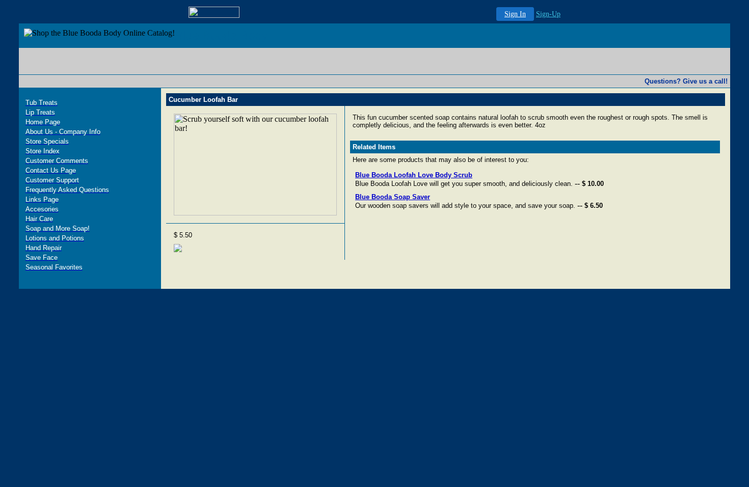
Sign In (515, 14)
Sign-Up (548, 14)
